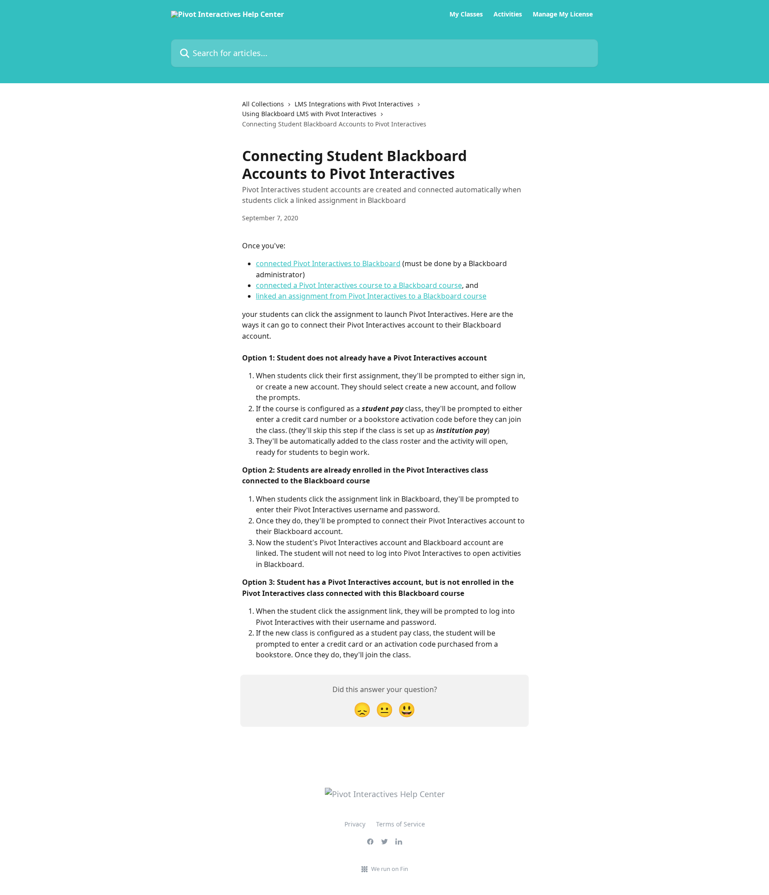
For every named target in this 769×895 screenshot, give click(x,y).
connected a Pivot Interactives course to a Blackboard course (359, 285)
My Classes (466, 14)
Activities (508, 14)
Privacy (354, 824)
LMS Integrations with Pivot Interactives (354, 104)
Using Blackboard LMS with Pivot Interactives (309, 113)
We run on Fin (389, 869)
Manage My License (563, 14)
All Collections (263, 104)
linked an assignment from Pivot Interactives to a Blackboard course (371, 296)
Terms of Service (400, 824)
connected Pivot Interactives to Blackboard (328, 263)
